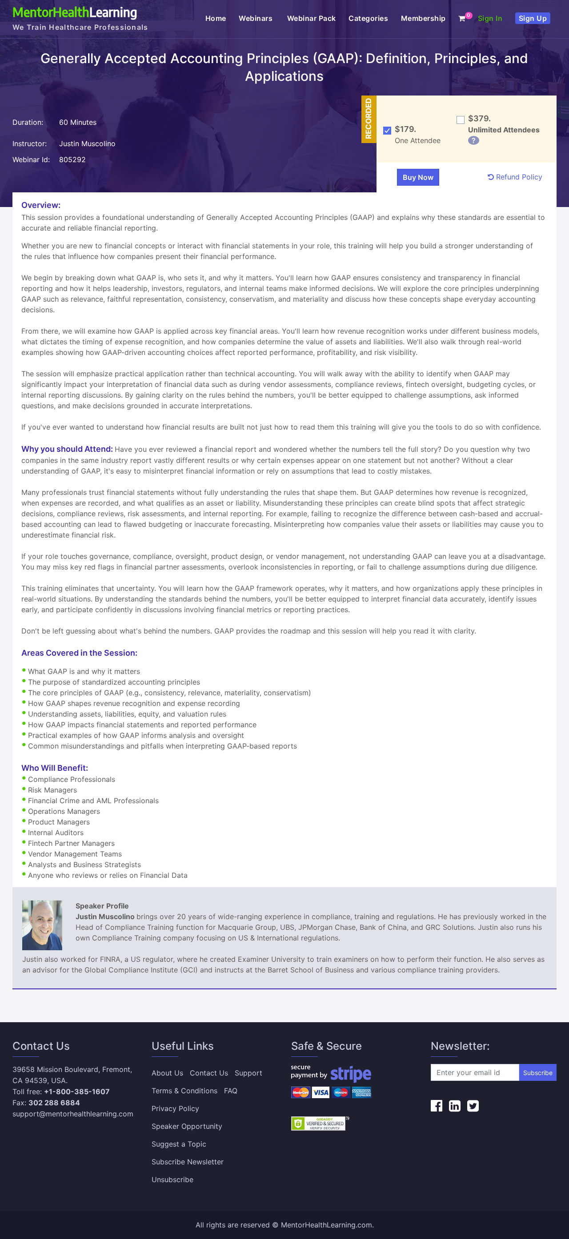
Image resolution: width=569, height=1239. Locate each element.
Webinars (257, 18)
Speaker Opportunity (187, 1126)
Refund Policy (518, 176)
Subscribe (538, 1072)
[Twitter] (473, 1106)
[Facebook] (436, 1106)
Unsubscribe (172, 1179)
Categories (368, 18)
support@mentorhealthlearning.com (72, 1113)
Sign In (490, 18)
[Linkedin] (455, 1106)
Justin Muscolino (88, 143)
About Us (167, 1072)
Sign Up (533, 18)
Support (248, 1072)
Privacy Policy (175, 1108)
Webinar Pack (311, 18)
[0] (461, 18)
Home (215, 18)
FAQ (230, 1090)
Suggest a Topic (179, 1143)
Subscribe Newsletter (188, 1161)
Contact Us (209, 1072)
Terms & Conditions (184, 1090)
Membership (423, 18)
